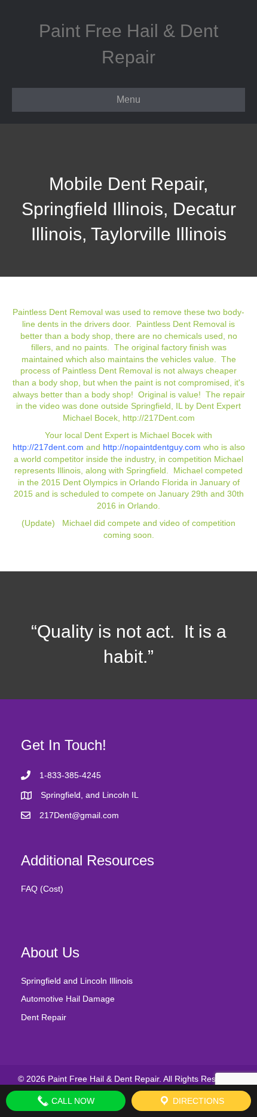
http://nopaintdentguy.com (152, 447)
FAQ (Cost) (42, 888)
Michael (188, 470)
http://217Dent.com (159, 418)
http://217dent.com (48, 447)
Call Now (71, 1101)
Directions (197, 1101)
